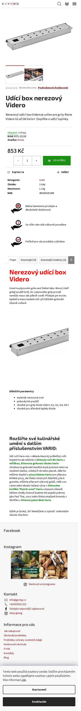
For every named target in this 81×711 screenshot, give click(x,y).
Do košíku (59, 160)
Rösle (21, 140)
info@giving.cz (17, 600)
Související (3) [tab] (28, 260)
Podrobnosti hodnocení (53, 88)
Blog (6, 658)
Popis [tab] (13, 260)
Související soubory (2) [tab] (53, 260)
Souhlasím (39, 702)
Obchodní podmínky (15, 635)
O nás (7, 649)
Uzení (42, 180)
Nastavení (39, 690)
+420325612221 (18, 604)
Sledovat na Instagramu (42, 584)
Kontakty (9, 653)
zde (23, 680)
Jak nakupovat (12, 631)
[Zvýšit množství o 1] (36, 160)
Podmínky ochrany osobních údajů (23, 640)
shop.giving (15, 613)
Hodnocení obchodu (15, 644)
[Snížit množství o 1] (18, 160)
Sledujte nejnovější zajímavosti (26, 609)
